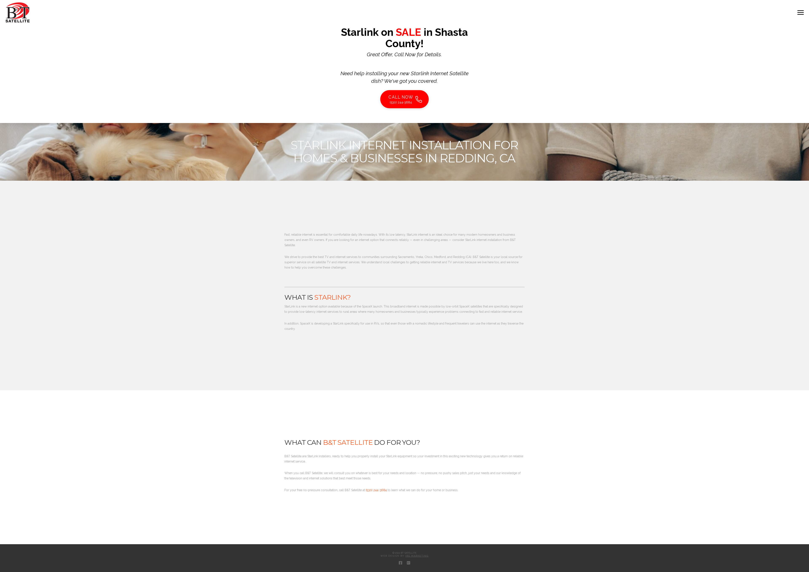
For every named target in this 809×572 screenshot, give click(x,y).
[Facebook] (400, 563)
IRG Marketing (417, 556)
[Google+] (408, 563)
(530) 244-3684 (376, 490)
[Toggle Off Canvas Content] (800, 12)
